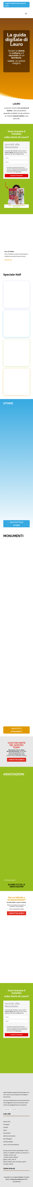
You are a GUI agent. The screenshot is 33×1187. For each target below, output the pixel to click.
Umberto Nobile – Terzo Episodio (15, 503)
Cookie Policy (14, 1109)
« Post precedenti (9, 880)
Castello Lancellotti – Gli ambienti (15, 623)
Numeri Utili (6, 1121)
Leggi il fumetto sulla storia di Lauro (15, 4)
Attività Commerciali (9, 1136)
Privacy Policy (7, 1109)
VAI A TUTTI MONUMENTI (16, 730)
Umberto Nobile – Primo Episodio (15, 428)
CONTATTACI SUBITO (16, 760)
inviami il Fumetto (16, 175)
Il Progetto (6, 1124)
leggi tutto (8, 439)
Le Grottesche (9, 685)
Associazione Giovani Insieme (14, 823)
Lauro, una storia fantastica (11, 1144)
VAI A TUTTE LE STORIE (16, 523)
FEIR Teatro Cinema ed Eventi (14, 873)
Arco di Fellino (9, 251)
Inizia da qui (8, 260)
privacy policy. (18, 171)
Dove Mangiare (7, 1139)
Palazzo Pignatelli (10, 654)
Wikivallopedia (10, 564)
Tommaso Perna (11, 718)
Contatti (5, 1127)
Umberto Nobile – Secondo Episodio (16, 465)
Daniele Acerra (11, 429)
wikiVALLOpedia (8, 1141)
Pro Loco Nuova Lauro (12, 848)
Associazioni (7, 1133)
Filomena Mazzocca (12, 625)
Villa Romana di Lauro (11, 593)
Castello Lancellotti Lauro (13, 716)
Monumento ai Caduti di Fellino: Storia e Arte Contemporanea (14, 561)
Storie (5, 1130)
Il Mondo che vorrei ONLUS (13, 798)
